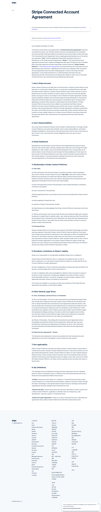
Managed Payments (37, 456)
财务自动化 (54, 435)
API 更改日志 (55, 491)
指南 (73, 423)
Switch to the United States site (71, 508)
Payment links (35, 458)
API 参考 (54, 487)
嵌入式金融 (54, 433)
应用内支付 (54, 439)
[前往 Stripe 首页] (13, 421)
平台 (53, 446)
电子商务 (54, 431)
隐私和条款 (74, 433)
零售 (53, 469)
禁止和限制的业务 (76, 435)
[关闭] (98, 504)
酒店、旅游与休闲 (56, 456)
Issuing (34, 452)
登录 (73, 470)
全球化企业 (54, 437)
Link (33, 454)
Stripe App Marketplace (58, 475)
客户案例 (74, 425)
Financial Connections (38, 446)
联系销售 (74, 458)
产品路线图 (74, 450)
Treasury (34, 475)
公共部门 (54, 467)
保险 (53, 458)
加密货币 (34, 439)
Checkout (34, 433)
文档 (53, 485)
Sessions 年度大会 (76, 431)
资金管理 (54, 444)
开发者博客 (54, 497)
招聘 (73, 452)
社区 (73, 429)
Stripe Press (75, 456)
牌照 (73, 437)
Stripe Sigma (35, 469)
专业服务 (54, 464)
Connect (34, 437)
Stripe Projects (56, 495)
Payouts (34, 462)
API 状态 (54, 489)
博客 (73, 427)
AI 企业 (53, 450)
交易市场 (54, 442)
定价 (33, 423)
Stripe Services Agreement (50, 66)
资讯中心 (74, 454)
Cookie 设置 (75, 442)
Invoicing (34, 450)
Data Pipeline (35, 442)
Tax (33, 471)
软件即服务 (54, 448)
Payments (34, 460)
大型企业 (54, 423)
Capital (34, 431)
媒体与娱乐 (54, 460)
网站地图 (74, 439)
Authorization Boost (37, 427)
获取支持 (74, 464)
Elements (34, 444)
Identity (34, 448)
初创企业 (54, 425)
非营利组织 (54, 462)
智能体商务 (54, 427)
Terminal (34, 473)
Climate (34, 435)
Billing (33, 429)
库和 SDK (54, 493)
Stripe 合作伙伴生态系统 (58, 477)
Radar (33, 464)
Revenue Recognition (37, 467)
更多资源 (74, 444)
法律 (13, 10)
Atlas (33, 425)
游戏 (53, 454)
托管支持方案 (75, 466)
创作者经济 (54, 452)
